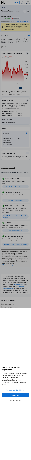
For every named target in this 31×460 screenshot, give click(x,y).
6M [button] (17, 88)
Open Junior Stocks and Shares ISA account (15, 244)
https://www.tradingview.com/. (10, 265)
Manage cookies (15, 400)
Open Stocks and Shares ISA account (15, 186)
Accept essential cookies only (15, 390)
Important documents (8, 122)
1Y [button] (20, 88)
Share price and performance (12, 53)
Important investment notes (9, 307)
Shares (3, 7)
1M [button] (10, 88)
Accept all (15, 395)
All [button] (27, 88)
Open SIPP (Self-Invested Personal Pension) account (14, 216)
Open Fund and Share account (15, 200)
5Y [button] (23, 88)
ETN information (7, 100)
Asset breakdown (7, 119)
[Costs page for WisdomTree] (15, 155)
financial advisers (18, 284)
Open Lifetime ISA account (15, 230)
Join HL (16, 2)
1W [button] (7, 88)
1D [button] (3, 88)
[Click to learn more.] (29, 36)
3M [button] (14, 88)
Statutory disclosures (7, 304)
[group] (15, 88)
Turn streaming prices (22, 21)
